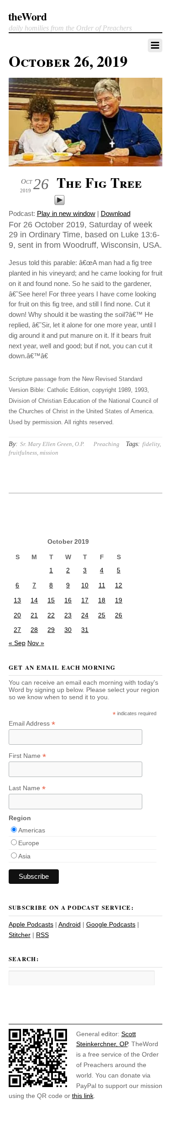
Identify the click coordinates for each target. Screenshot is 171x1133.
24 (84, 615)
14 (34, 600)
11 (101, 585)
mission (49, 452)
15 (51, 600)
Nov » (35, 643)
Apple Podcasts (31, 924)
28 (34, 629)
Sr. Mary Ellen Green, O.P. (52, 444)
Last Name (27, 788)
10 (84, 585)
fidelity (151, 444)
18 (101, 600)
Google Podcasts (110, 924)
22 (51, 615)
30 (68, 629)
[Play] (59, 203)
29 (51, 629)
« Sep (17, 643)
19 (118, 600)
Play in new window (66, 213)
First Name (27, 756)
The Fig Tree (99, 182)
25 (101, 615)
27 (17, 629)
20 (17, 615)
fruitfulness (23, 452)
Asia (24, 856)
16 (68, 600)
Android (69, 924)
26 (118, 615)
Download (115, 213)
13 (17, 600)
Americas (31, 830)
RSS (42, 934)
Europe (28, 843)
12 (118, 585)
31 (84, 629)
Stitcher (20, 934)
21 (34, 615)
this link (82, 1095)
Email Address (32, 723)
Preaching (106, 444)
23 (68, 615)
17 (84, 600)
